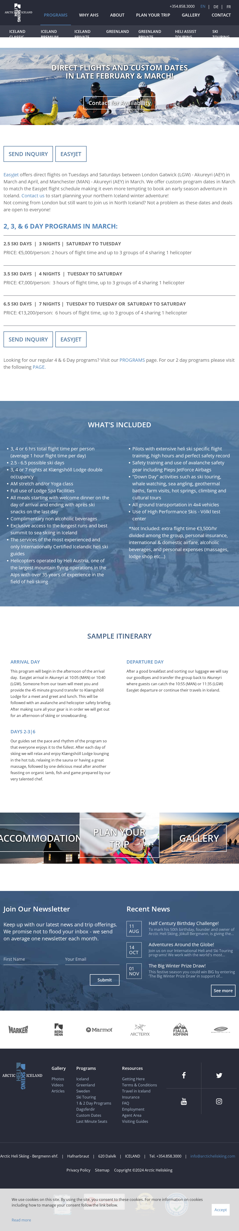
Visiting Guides (135, 1121)
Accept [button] (220, 1209)
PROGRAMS (132, 360)
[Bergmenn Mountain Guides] (59, 1029)
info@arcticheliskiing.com (212, 1156)
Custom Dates (89, 1115)
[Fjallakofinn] (180, 1029)
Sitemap (102, 1170)
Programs (86, 1068)
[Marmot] (99, 1029)
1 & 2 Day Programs (93, 1103)
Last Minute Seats (91, 1121)
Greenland (85, 1085)
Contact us (33, 195)
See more (223, 990)
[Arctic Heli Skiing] (18, 21)
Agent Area (131, 1115)
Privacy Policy (78, 1170)
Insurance (131, 1097)
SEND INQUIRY (28, 154)
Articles (58, 1091)
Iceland (82, 1078)
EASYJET (70, 154)
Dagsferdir (85, 1109)
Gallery (59, 1068)
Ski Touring (86, 1097)
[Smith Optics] (220, 1029)
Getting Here (133, 1078)
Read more (21, 1220)
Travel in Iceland (136, 1091)
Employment (133, 1109)
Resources (132, 1068)
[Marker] (18, 1029)
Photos (58, 1078)
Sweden (83, 1091)
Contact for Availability (119, 103)
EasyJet (11, 174)
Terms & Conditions (139, 1085)
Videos (57, 1085)
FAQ (125, 1103)
